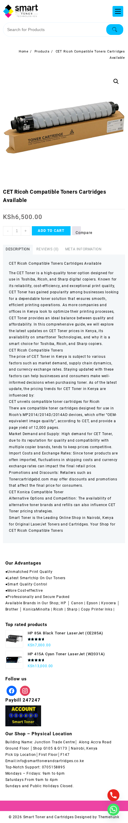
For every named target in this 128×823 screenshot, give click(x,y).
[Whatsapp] (113, 810)
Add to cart (51, 231)
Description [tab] (18, 249)
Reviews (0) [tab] (47, 249)
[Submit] (115, 29)
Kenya (108, 518)
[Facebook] (12, 690)
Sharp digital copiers (77, 279)
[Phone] (113, 795)
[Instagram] (25, 690)
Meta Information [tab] (83, 249)
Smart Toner (20, 518)
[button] (116, 81)
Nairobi (94, 518)
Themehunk (108, 817)
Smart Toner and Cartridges (48, 817)
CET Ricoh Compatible (29, 530)
